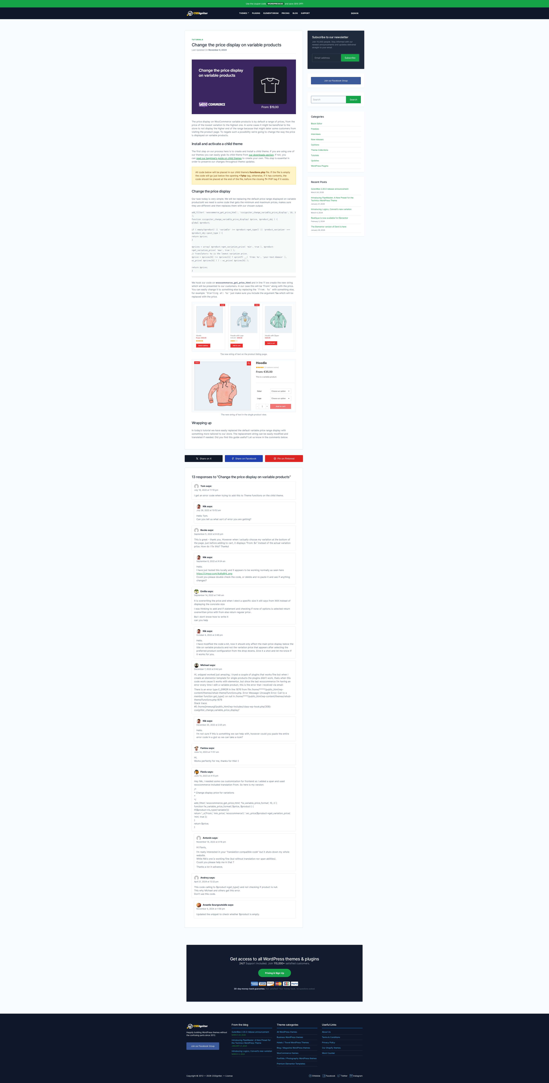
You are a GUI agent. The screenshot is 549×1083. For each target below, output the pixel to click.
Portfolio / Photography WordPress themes (297, 1058)
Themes (243, 13)
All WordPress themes (287, 1032)
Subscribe (350, 57)
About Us (326, 1032)
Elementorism (271, 13)
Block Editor (316, 123)
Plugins (256, 13)
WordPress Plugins (319, 166)
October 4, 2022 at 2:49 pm (209, 635)
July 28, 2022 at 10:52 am (208, 510)
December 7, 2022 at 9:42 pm (208, 669)
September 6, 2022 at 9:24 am (210, 561)
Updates (315, 160)
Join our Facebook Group (336, 80)
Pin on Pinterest (286, 458)
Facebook (330, 1076)
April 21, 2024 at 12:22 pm (206, 881)
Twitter (344, 1076)
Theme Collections (319, 150)
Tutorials (197, 39)
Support (305, 13)
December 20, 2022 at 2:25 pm (211, 725)
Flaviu (203, 771)
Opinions (315, 144)
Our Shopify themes (331, 1048)
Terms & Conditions (331, 1037)
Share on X (205, 458)
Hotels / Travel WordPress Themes (293, 1042)
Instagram (358, 1076)
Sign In (354, 13)
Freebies (315, 129)
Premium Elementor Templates (291, 1063)
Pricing (286, 13)
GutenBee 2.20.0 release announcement (329, 189)
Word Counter (328, 1053)
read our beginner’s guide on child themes (219, 158)
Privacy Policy (328, 1042)
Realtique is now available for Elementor (329, 218)
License (229, 1076)
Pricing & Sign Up (274, 973)
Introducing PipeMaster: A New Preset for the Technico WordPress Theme (332, 199)
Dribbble (316, 1076)
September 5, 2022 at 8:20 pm (208, 534)
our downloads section (261, 154)
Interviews (316, 134)
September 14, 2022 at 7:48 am (209, 595)
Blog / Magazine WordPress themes (293, 1048)
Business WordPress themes (290, 1037)
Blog (295, 13)
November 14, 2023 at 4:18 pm (211, 842)
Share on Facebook (245, 458)
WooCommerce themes (287, 1053)
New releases (317, 139)
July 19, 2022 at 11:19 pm (206, 490)
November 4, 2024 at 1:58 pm (210, 909)
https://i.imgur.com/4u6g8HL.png (214, 573)
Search (353, 99)
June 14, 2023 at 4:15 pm (206, 775)
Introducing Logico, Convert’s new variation (331, 209)
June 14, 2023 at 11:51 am (206, 752)
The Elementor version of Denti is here (328, 226)
